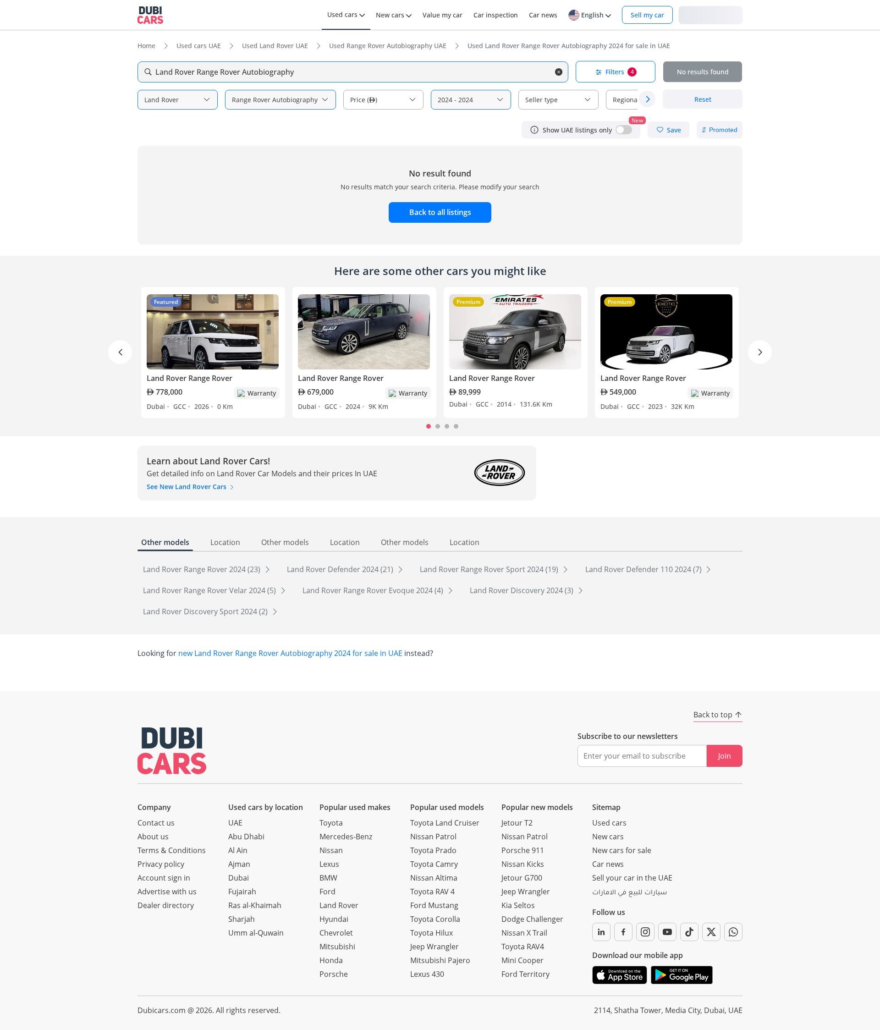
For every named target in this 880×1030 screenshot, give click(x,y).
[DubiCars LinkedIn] (601, 931)
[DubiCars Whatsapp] (733, 931)
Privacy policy (161, 864)
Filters (619, 71)
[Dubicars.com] (172, 750)
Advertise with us (167, 892)
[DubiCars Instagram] (645, 931)
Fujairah (242, 892)
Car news (608, 864)
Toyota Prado (433, 850)
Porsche (333, 974)
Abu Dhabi (246, 837)
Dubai (238, 878)
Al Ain (238, 850)
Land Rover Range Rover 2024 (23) (202, 569)
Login (710, 14)
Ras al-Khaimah (254, 905)
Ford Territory (525, 974)
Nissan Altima (433, 878)
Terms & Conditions (172, 850)
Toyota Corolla (435, 919)
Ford (327, 892)
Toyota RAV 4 (432, 892)
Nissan (331, 850)
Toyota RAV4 (522, 947)
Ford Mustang (434, 905)
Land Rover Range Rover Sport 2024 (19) (490, 569)
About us (153, 837)
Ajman (239, 864)
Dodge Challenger (532, 919)
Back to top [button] (712, 715)
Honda (331, 960)
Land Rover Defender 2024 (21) (341, 569)
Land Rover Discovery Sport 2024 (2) (206, 611)
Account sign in (164, 878)
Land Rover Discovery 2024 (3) (522, 590)
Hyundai (333, 919)
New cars (608, 837)
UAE (235, 823)
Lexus (329, 864)
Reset (702, 99)
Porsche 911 (522, 850)
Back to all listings (440, 212)
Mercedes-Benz (345, 837)
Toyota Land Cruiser (444, 823)
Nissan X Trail (524, 933)
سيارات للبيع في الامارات (629, 893)
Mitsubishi (337, 947)
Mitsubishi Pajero (440, 960)
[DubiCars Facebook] (623, 931)
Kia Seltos (518, 905)
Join (724, 756)
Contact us (156, 823)
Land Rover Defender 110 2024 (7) (644, 569)
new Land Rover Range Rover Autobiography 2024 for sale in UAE (290, 653)
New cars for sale (621, 850)
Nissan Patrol (433, 837)
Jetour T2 (517, 823)
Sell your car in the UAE (632, 878)
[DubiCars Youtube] (667, 931)
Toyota (331, 823)
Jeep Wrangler (434, 947)
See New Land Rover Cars (187, 486)
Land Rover (338, 905)
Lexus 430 (427, 974)
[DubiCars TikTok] (689, 931)
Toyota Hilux (431, 933)
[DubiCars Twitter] (711, 931)
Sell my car (647, 15)
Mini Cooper (522, 960)
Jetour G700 (521, 878)
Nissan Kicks (522, 864)
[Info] (534, 129)
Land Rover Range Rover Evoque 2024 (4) (373, 590)
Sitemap (606, 807)
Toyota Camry (434, 864)
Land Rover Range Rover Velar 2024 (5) (210, 590)
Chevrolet (336, 933)
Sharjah (241, 919)
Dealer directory (166, 905)
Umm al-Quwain (256, 933)
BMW (328, 878)
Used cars (609, 823)
